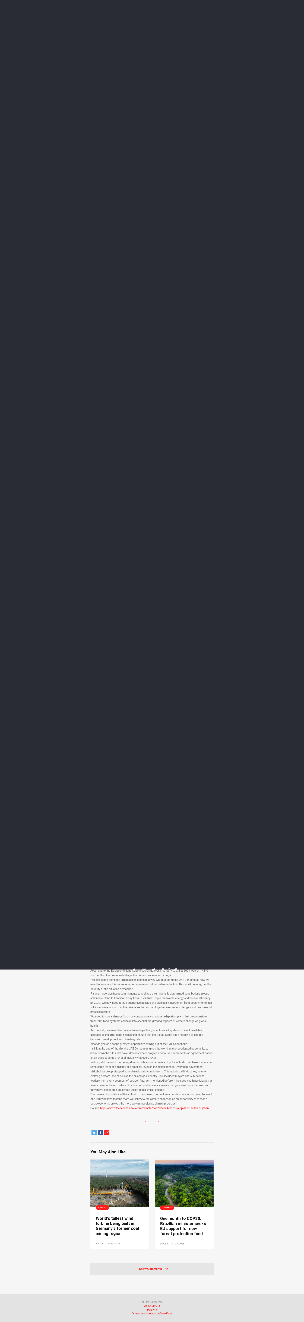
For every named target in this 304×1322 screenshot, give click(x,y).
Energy (102, 1207)
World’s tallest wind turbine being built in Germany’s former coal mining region (117, 1226)
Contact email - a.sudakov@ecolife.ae (152, 1313)
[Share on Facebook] (100, 1132)
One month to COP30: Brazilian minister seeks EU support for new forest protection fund (183, 1226)
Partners (152, 1310)
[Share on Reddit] (106, 1132)
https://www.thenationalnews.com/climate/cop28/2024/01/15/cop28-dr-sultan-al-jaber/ (154, 1108)
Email (171, 969)
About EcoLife (152, 1306)
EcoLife (99, 1243)
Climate (167, 1207)
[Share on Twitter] (94, 1132)
